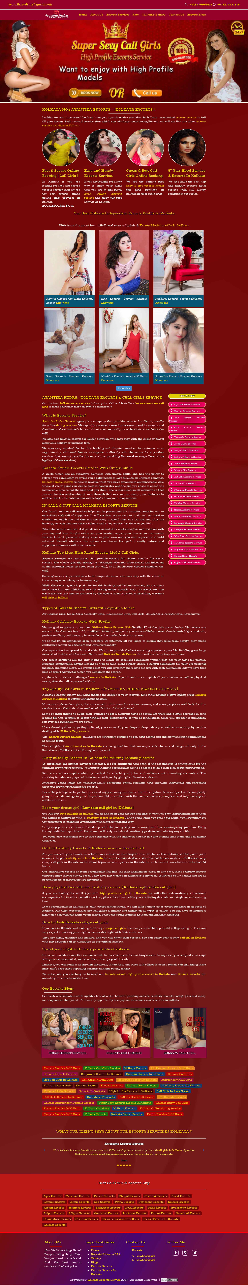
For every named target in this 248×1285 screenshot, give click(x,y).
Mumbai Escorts (80, 1208)
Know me (62, 303)
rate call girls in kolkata (76, 814)
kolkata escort (115, 974)
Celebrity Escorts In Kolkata (181, 1086)
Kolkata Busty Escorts (142, 1086)
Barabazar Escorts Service (188, 523)
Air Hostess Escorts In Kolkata (172, 1068)
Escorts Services (117, 15)
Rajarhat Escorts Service (187, 404)
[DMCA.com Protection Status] (169, 1280)
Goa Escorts (102, 1202)
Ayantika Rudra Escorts (59, 421)
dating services (66, 425)
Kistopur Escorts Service (187, 529)
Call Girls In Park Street (172, 1091)
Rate (135, 15)
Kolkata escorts (188, 974)
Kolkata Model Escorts (59, 1091)
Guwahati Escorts (106, 1213)
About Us (96, 15)
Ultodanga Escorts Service (188, 490)
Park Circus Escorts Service (187, 429)
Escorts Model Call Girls (116, 552)
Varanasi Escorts (77, 1196)
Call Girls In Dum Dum (97, 1080)
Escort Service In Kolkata (164, 1114)
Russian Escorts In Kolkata (144, 1074)
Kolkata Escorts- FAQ (106, 1254)
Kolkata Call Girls (180, 1074)
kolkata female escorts (57, 482)
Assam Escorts (54, 1208)
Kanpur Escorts (54, 1202)
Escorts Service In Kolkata (62, 1068)
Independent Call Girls (176, 1080)
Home (83, 15)
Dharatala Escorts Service (188, 437)
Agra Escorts (52, 1196)
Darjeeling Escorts (151, 1202)
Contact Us (176, 15)
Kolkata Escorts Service (60, 1074)
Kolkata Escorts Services (136, 1097)
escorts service (186, 118)
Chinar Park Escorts (185, 483)
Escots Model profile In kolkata (164, 225)
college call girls (114, 928)
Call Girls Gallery (153, 15)
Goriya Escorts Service (186, 450)
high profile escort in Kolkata (148, 974)
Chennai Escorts (155, 1196)
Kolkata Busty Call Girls (172, 1103)
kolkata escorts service (75, 403)
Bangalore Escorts (108, 1208)
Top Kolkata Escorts (172, 1097)
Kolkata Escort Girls (57, 1086)
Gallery (96, 1258)
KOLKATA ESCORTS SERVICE (110, 505)
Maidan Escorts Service (186, 509)
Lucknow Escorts (135, 1213)
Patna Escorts (124, 1202)
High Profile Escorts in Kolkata (130, 1091)
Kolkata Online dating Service (160, 1109)
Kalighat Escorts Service (187, 503)
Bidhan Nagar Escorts (185, 556)
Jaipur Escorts (80, 1202)
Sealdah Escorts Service (186, 496)
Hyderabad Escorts (184, 1208)
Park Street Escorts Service (187, 419)
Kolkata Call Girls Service (102, 1068)
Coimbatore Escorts (57, 1219)
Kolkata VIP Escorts (101, 1097)
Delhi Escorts (134, 1208)
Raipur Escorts (54, 1213)
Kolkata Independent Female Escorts (69, 1103)
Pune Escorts (157, 1208)
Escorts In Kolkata (92, 1091)
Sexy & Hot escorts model (145, 186)
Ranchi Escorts (104, 1196)
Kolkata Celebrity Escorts (64, 621)
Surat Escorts (181, 1196)
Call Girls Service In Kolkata (63, 1097)
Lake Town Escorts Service (188, 536)
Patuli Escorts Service (185, 463)
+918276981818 (200, 4)
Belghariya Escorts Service (188, 549)
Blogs (94, 1262)
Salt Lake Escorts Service (187, 476)
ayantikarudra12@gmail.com (30, 4)
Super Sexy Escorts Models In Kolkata (125, 1103)
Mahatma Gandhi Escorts (187, 516)
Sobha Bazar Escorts (185, 443)
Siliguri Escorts (178, 1202)
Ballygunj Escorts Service (187, 457)
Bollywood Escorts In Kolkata (101, 1074)
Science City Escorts (185, 470)
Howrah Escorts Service (187, 411)
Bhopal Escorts (129, 1196)
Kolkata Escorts (135, 1068)
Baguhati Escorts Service (187, 562)
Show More (124, 388)
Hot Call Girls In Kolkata (61, 1080)
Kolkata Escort (86, 1086)
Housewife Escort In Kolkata (137, 1080)
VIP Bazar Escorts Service (188, 542)
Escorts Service (111, 1086)
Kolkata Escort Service (127, 1114)
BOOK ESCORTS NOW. (58, 206)
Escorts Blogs (196, 15)
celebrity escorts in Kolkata (84, 858)
